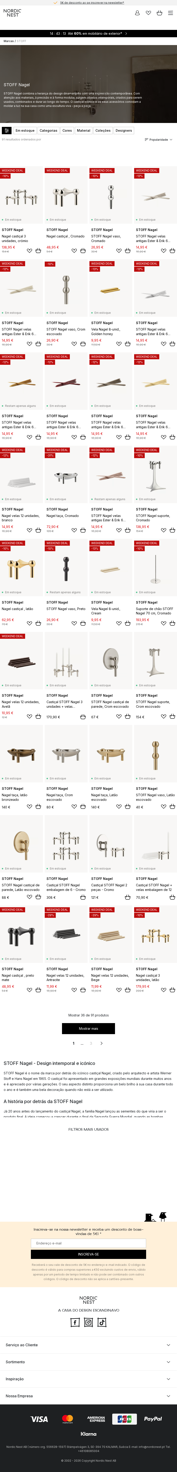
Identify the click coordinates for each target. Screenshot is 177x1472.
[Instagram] (88, 1321)
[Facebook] (75, 1321)
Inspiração (15, 1379)
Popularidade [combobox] (159, 139)
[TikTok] (102, 1321)
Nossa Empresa (19, 1396)
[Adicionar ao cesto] (38, 250)
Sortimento (15, 1362)
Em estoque (25, 130)
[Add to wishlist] (29, 251)
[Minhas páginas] (137, 12)
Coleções (103, 130)
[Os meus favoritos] (148, 12)
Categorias (48, 130)
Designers (124, 130)
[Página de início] (12, 13)
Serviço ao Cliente (22, 1345)
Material (83, 130)
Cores (67, 130)
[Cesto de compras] (159, 12)
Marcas (9, 41)
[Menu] (170, 12)
